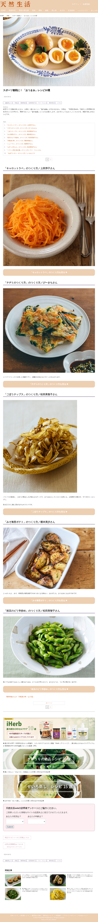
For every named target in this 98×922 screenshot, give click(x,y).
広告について (14, 915)
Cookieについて (83, 915)
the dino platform (51, 919)
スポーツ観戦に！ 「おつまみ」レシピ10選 (26, 90)
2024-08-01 (7, 96)
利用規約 (58, 915)
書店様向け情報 (36, 915)
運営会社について (48, 915)
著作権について (24, 915)
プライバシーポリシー (69, 915)
